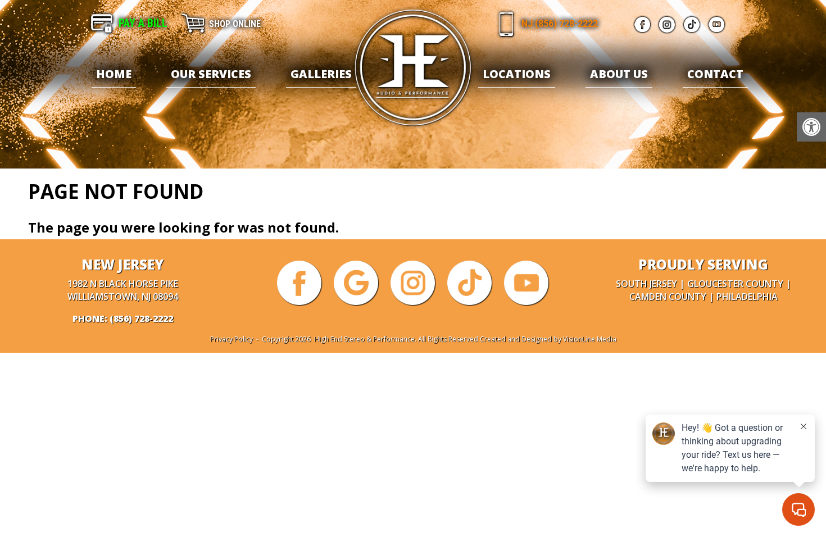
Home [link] (113, 73)
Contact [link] (715, 73)
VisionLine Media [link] (589, 339)
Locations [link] (517, 73)
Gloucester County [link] (735, 283)
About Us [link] (619, 73)
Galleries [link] (321, 73)
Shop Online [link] (235, 24)
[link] (811, 127)
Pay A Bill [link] (143, 23)
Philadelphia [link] (747, 296)
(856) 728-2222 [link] (141, 318)
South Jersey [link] (646, 283)
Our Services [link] (211, 73)
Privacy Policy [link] (231, 339)
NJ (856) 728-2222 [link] (559, 23)
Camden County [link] (667, 296)
